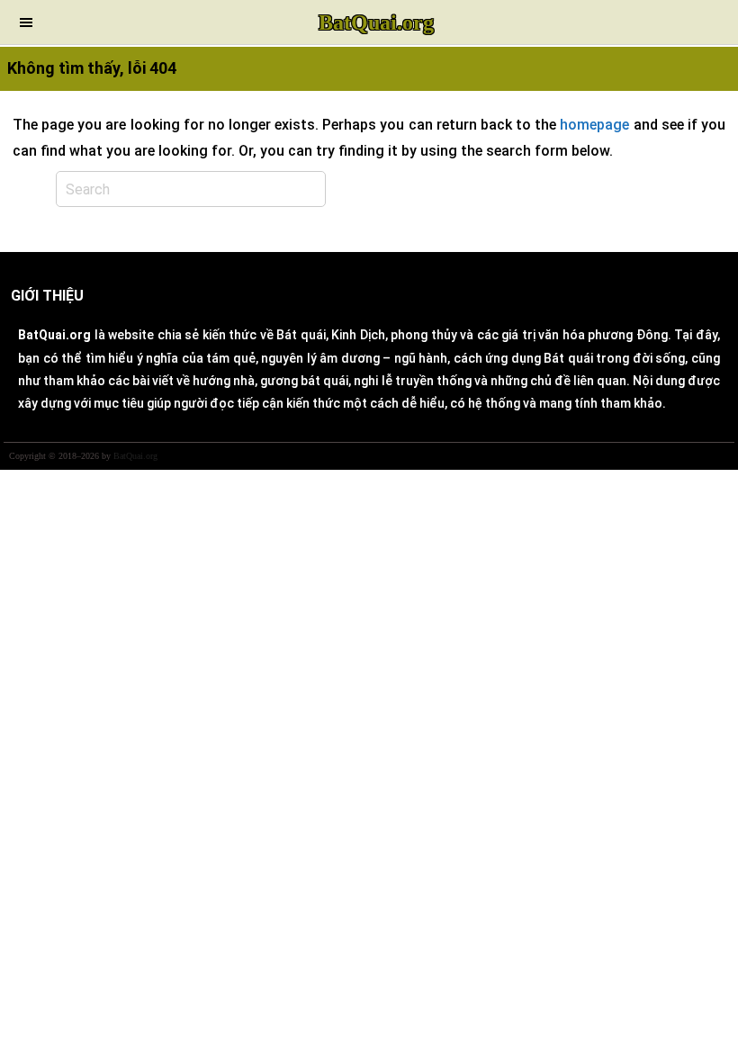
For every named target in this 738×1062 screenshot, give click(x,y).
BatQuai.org (376, 22)
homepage (594, 124)
